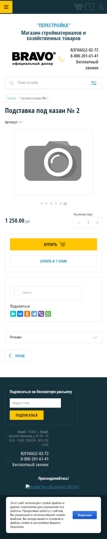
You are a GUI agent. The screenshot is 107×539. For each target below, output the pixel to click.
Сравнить (27, 292)
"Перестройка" (53, 25)
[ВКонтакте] (20, 314)
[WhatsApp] (48, 314)
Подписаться (27, 415)
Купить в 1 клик (53, 261)
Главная (11, 98)
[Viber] (41, 314)
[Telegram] (34, 314)
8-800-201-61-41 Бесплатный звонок (84, 62)
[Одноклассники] (27, 314)
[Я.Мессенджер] (13, 314)
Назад (19, 355)
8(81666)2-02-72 (84, 50)
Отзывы (16, 336)
